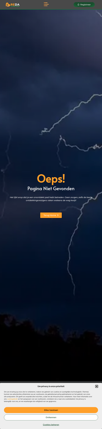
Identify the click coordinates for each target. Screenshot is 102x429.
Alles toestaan (51, 410)
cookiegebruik (12, 399)
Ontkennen (51, 417)
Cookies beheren (51, 424)
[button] (96, 386)
